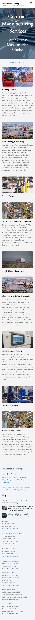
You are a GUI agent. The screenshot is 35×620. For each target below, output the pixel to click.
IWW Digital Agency (19, 490)
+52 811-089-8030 (12, 614)
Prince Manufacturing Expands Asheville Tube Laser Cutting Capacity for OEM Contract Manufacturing (20, 508)
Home (4, 477)
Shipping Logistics (9, 89)
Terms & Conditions (19, 480)
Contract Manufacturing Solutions (17, 221)
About (9, 477)
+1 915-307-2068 (12, 569)
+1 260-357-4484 (12, 556)
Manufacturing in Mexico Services (16, 296)
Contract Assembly (10, 405)
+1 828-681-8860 (12, 541)
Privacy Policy (6, 480)
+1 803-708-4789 (12, 529)
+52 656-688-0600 (12, 585)
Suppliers (23, 477)
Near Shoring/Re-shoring (13, 141)
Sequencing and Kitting (12, 350)
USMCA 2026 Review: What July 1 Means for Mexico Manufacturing (18, 515)
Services (13, 62)
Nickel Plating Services (11, 430)
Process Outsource (10, 196)
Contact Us (5, 482)
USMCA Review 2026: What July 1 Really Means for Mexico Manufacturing (17, 502)
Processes (23, 62)
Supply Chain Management (13, 271)
